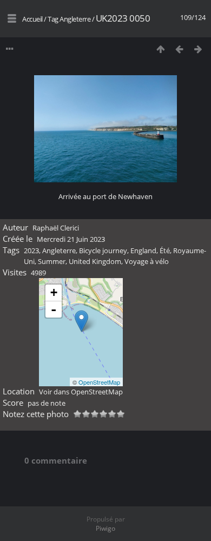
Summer (51, 261)
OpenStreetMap (99, 382)
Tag (53, 19)
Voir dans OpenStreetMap (81, 392)
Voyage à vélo (146, 261)
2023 (31, 250)
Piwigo (105, 528)
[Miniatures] (160, 49)
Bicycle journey (103, 250)
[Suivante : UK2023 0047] (198, 49)
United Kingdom (95, 261)
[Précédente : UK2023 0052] (179, 49)
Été (165, 250)
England (143, 250)
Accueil (32, 19)
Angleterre (75, 19)
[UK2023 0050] (81, 321)
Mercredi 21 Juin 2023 (71, 239)
